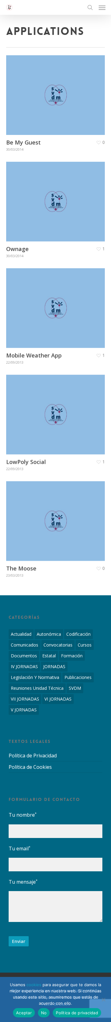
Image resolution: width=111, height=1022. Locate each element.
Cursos (85, 645)
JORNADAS (54, 666)
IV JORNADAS (24, 666)
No (44, 1012)
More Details (57, 90)
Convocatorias (57, 645)
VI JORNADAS (58, 699)
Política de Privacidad (33, 755)
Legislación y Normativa (35, 677)
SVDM (75, 688)
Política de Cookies (30, 767)
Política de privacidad (77, 1012)
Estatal (49, 656)
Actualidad (21, 634)
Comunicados (24, 645)
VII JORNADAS (25, 699)
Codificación (78, 634)
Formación (72, 656)
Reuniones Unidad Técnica (37, 688)
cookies (34, 984)
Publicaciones (78, 677)
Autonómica (49, 634)
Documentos (24, 656)
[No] (103, 999)
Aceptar (24, 1012)
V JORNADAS (24, 710)
